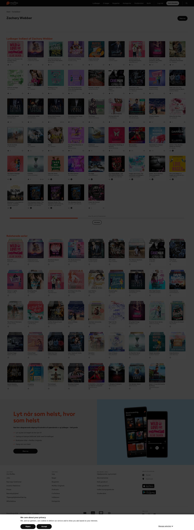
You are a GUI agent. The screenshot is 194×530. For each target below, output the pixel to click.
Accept (44, 526)
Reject (28, 526)
